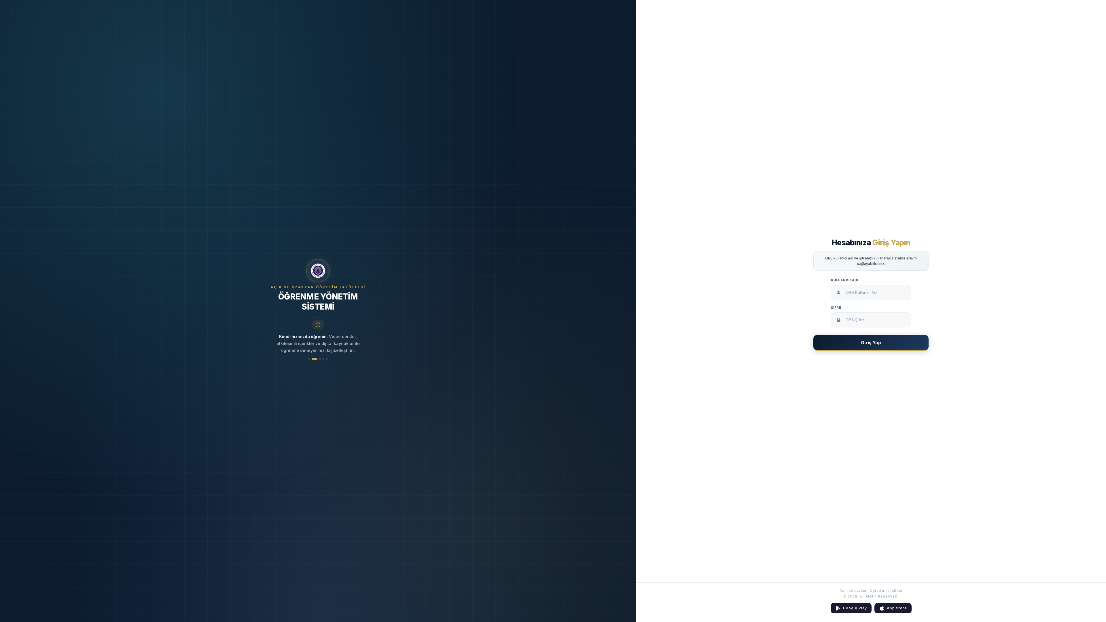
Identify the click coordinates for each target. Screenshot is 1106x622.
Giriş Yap (871, 342)
